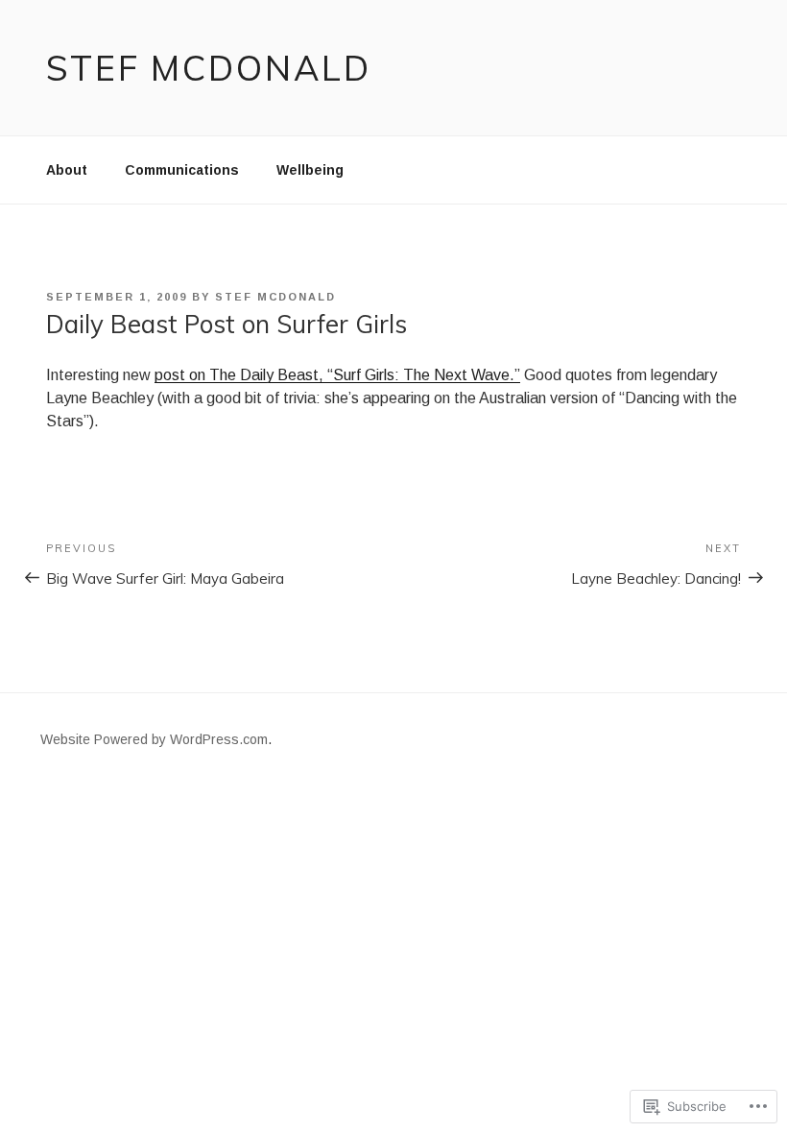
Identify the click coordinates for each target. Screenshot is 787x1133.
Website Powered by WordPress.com (154, 739)
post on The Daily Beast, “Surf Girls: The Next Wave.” (337, 375)
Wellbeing (310, 170)
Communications (182, 170)
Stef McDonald (208, 67)
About (66, 170)
